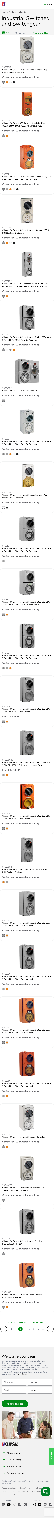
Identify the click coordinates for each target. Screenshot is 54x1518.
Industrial (22, 12)
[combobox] (39, 1390)
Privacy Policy (21, 1374)
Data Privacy (38, 1488)
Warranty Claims (8, 1491)
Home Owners (14, 1459)
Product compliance (9, 1488)
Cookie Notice (25, 1488)
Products (12, 12)
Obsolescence (22, 1491)
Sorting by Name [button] (42, 33)
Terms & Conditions (38, 1491)
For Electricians (14, 1466)
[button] (6, 32)
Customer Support (16, 1473)
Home (4, 12)
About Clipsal (13, 1453)
